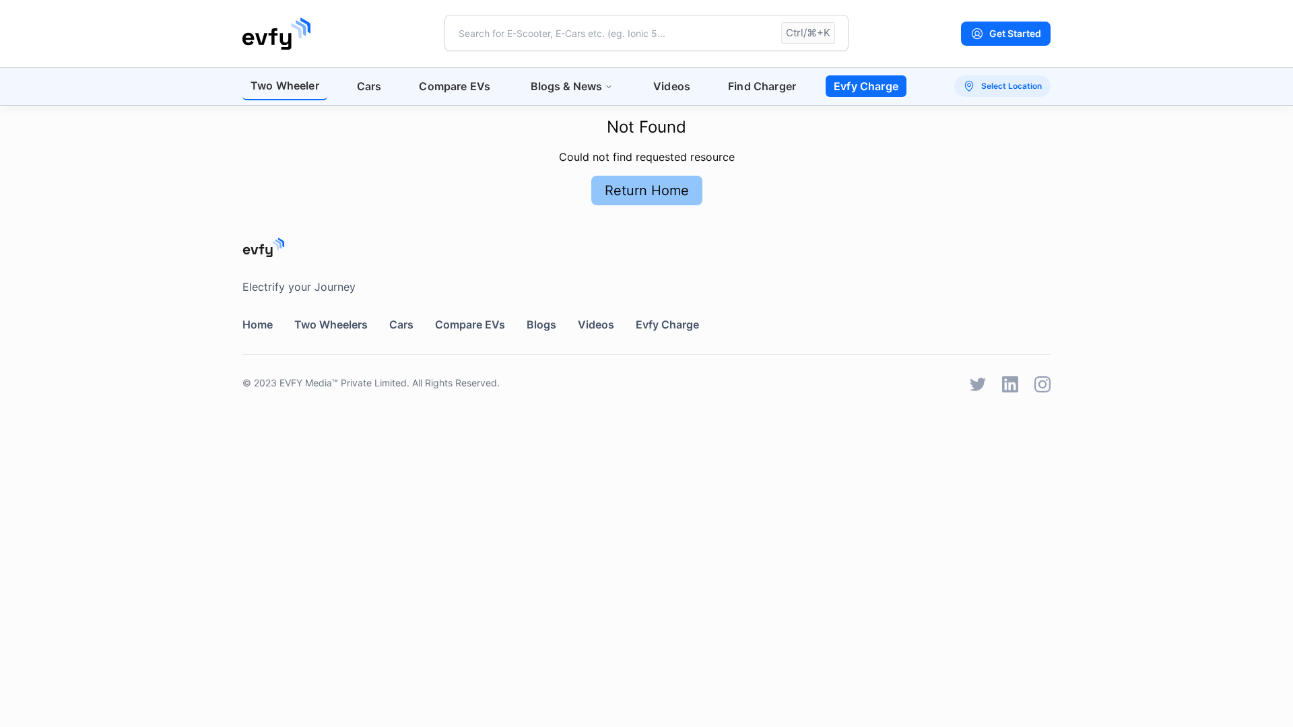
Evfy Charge (866, 86)
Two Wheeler (285, 85)
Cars (369, 86)
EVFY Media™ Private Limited (343, 382)
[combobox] (646, 33)
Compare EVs (454, 86)
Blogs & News (566, 86)
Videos (671, 86)
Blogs (541, 324)
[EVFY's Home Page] (646, 247)
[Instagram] (1042, 384)
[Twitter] (978, 384)
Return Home (647, 190)
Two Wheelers (331, 324)
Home (257, 324)
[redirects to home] (276, 34)
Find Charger (762, 86)
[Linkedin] (1010, 384)
